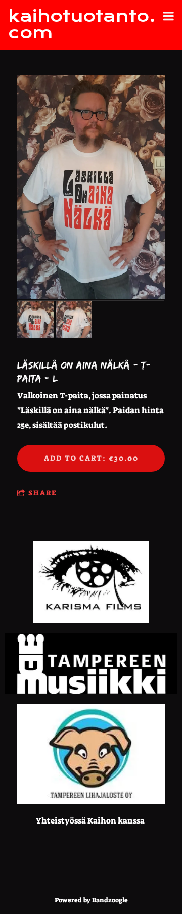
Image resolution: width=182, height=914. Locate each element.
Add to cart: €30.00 (91, 458)
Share (42, 492)
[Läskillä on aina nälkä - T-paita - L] (91, 188)
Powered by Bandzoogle (91, 900)
